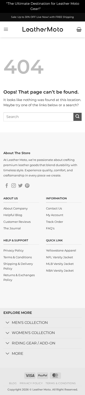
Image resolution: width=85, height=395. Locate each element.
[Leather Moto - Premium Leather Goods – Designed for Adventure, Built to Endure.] (42, 29)
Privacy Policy (31, 383)
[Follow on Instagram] (13, 185)
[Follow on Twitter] (20, 185)
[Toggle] (7, 323)
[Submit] (77, 117)
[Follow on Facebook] (7, 185)
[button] (5, 29)
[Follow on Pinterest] (27, 185)
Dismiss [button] (48, 9)
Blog (13, 383)
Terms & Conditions (61, 383)
